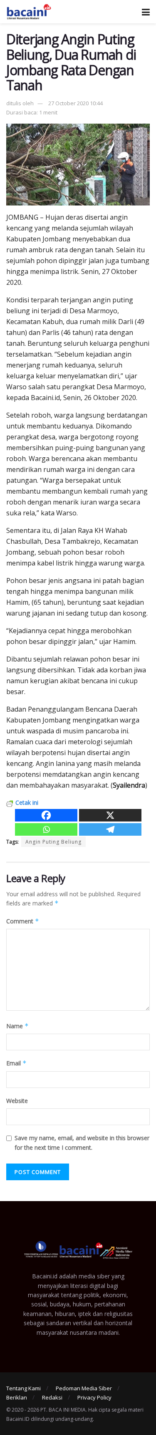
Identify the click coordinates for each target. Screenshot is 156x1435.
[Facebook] (46, 815)
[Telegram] (110, 829)
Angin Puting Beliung (53, 841)
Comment (22, 921)
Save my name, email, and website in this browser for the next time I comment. (82, 1142)
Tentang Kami (23, 1388)
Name (17, 1026)
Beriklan (16, 1397)
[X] (110, 815)
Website (17, 1101)
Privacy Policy (94, 1397)
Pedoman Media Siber (84, 1388)
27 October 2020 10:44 (75, 103)
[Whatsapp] (46, 829)
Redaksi (52, 1397)
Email (16, 1063)
